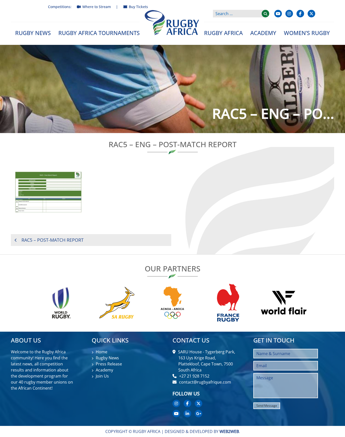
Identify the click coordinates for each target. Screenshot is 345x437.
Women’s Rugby (307, 33)
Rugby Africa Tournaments (99, 33)
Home (101, 352)
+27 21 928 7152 (194, 376)
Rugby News (33, 33)
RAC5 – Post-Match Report (52, 240)
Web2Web (229, 431)
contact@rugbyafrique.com (205, 382)
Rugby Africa (223, 33)
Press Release (109, 364)
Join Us (102, 376)
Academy (263, 33)
